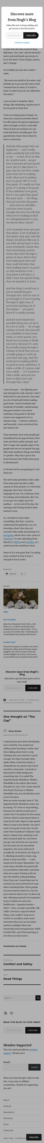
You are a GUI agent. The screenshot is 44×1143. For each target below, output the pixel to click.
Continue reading (22, 42)
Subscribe (31, 35)
